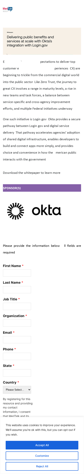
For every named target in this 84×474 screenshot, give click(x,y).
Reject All (42, 466)
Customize (42, 455)
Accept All (42, 445)
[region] (42, 445)
